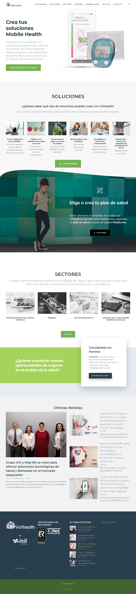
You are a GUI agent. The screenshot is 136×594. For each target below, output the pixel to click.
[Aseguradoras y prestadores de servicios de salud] (115, 303)
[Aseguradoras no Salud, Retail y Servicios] (20, 303)
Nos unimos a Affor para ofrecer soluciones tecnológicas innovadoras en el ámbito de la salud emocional (87, 545)
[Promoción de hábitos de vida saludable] (57, 128)
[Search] (127, 4)
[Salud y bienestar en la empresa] (15, 128)
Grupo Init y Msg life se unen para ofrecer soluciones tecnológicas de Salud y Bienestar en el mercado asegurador (88, 528)
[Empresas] (52, 303)
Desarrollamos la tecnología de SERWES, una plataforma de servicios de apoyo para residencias (87, 562)
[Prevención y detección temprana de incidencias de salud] (121, 128)
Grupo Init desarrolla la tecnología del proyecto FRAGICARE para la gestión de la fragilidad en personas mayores (87, 553)
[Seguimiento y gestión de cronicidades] (100, 128)
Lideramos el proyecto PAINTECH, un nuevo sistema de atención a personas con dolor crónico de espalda (88, 536)
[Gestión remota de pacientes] (79, 128)
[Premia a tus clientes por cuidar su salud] (36, 128)
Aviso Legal (68, 589)
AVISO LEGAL (20, 568)
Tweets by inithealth (108, 522)
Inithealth (8, 478)
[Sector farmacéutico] (84, 303)
